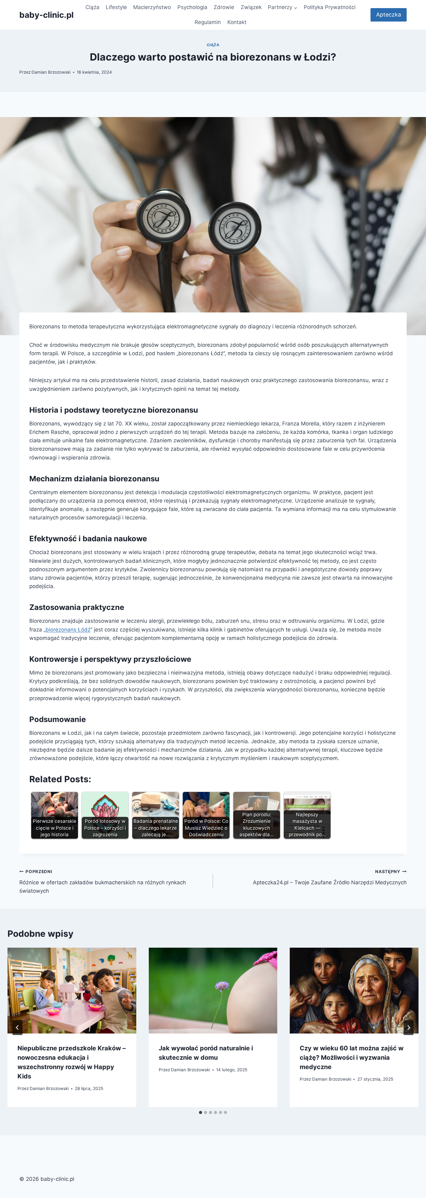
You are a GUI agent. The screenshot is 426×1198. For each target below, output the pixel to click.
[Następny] (409, 1027)
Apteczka (388, 14)
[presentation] (71, 991)
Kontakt (236, 22)
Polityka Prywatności (330, 7)
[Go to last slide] (17, 1027)
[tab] (200, 1112)
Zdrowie (224, 7)
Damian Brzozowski (50, 72)
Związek (251, 7)
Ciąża (92, 7)
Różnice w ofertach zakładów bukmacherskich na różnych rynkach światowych (102, 881)
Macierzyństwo (152, 7)
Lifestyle (116, 7)
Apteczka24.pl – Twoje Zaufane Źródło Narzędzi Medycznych (330, 877)
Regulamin (208, 22)
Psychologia (192, 7)
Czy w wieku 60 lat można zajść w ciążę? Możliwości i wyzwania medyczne (352, 1057)
